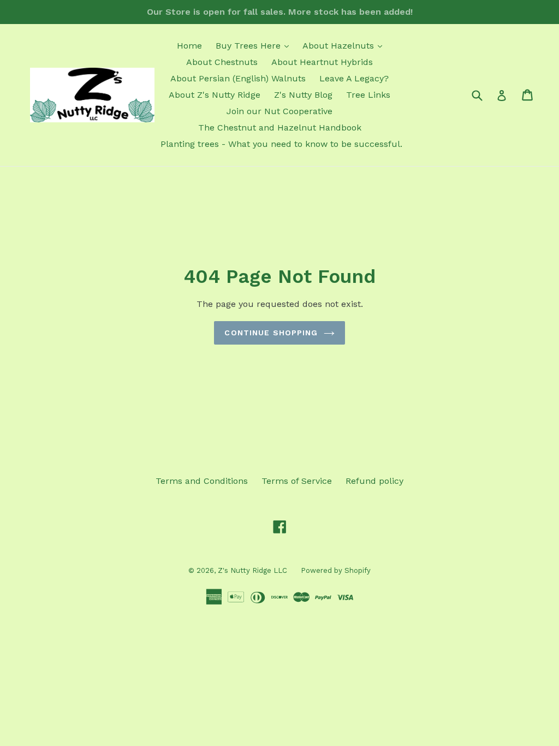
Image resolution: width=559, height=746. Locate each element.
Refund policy (374, 481)
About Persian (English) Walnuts (238, 78)
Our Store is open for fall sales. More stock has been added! (280, 12)
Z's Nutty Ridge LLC (252, 570)
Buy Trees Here (255, 45)
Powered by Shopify (336, 570)
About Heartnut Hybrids (322, 62)
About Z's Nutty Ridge (214, 95)
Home (189, 45)
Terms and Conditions (202, 481)
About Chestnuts (222, 62)
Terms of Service (296, 481)
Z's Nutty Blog (303, 95)
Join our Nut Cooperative (279, 111)
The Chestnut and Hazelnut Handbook (279, 127)
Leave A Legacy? (354, 78)
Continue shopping (271, 332)
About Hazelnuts (345, 45)
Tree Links (368, 95)
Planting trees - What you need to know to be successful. (281, 144)
